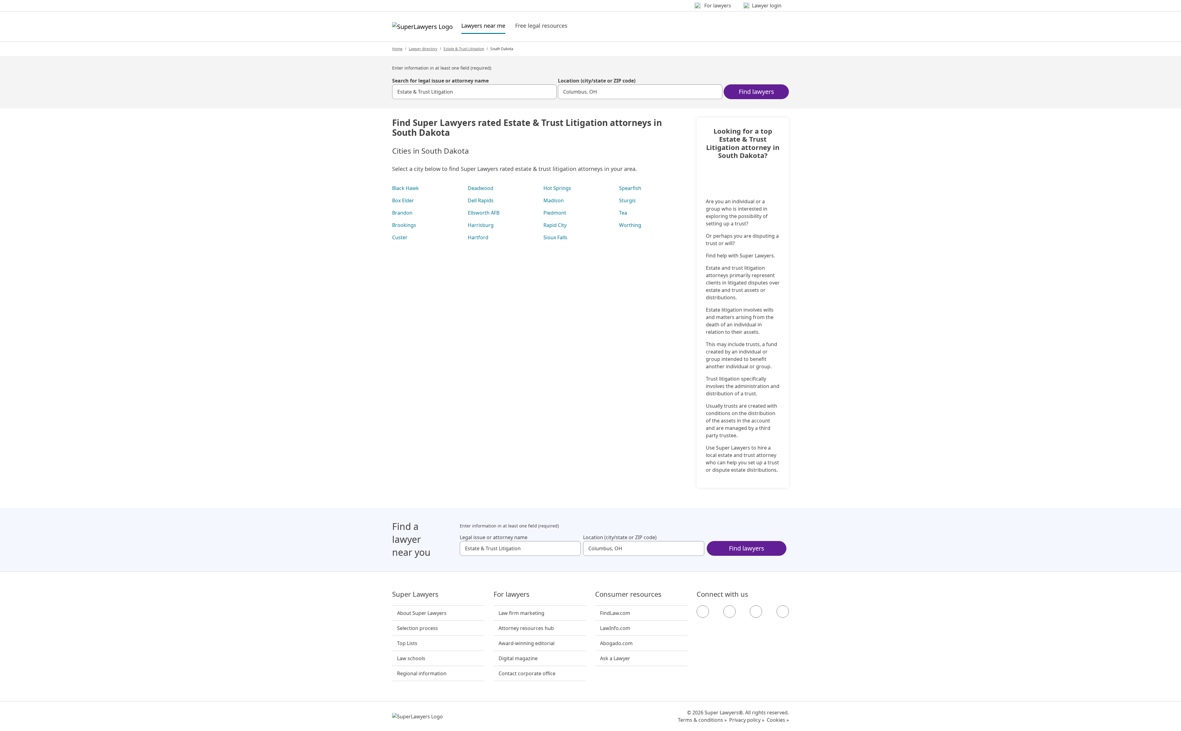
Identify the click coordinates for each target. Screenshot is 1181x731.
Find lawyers (756, 91)
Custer (400, 237)
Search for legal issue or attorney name (440, 80)
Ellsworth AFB (483, 213)
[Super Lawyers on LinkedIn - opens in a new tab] (783, 611)
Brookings (404, 225)
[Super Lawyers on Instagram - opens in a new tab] (729, 611)
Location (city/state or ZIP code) (596, 80)
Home (397, 48)
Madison (553, 200)
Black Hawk (405, 188)
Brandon (402, 213)
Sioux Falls (555, 237)
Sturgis (627, 200)
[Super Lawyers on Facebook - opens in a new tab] (703, 611)
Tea (623, 213)
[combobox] (474, 91)
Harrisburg (481, 225)
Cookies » (778, 720)
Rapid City (555, 225)
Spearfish (630, 188)
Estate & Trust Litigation (463, 48)
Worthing (630, 225)
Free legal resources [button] (541, 25)
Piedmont (554, 213)
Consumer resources (628, 594)
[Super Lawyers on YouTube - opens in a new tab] (756, 611)
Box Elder (403, 200)
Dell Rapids (481, 200)
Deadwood (480, 188)
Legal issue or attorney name (493, 537)
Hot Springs (557, 188)
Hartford (478, 237)
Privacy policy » (746, 720)
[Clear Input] (549, 91)
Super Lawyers (415, 594)
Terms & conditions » (702, 720)
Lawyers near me (483, 25)
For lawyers (512, 594)
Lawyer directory (423, 48)
